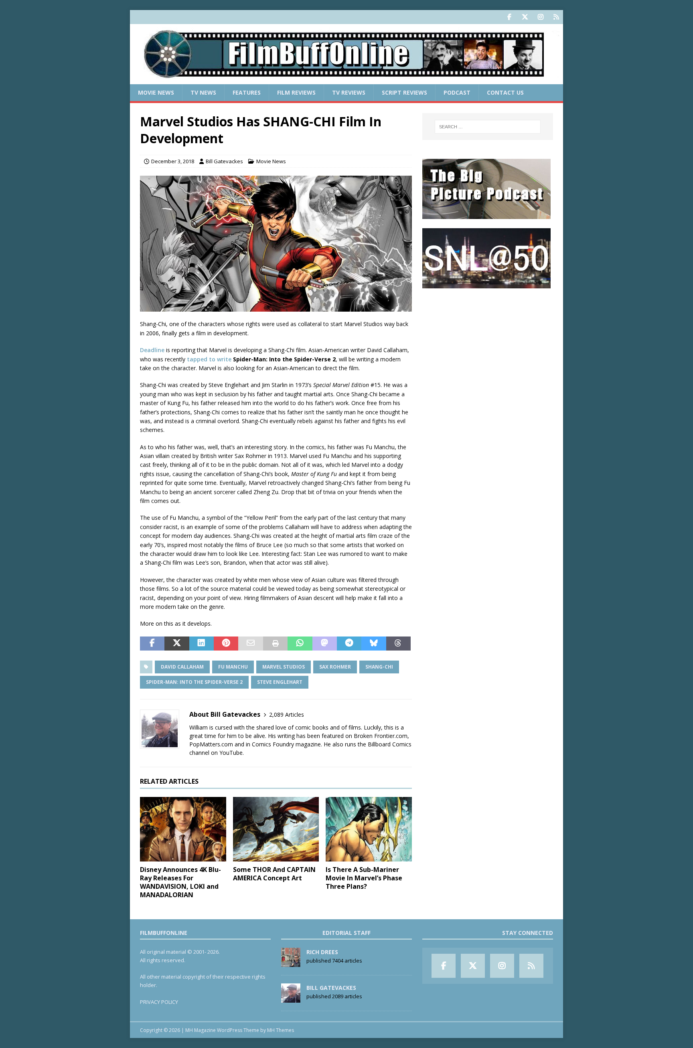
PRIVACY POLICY (159, 1001)
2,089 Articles (286, 714)
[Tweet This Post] (176, 644)
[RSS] (556, 17)
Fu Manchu (233, 666)
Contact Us (505, 92)
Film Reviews (296, 92)
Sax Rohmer (335, 666)
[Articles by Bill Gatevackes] (290, 998)
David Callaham (182, 666)
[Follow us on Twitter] (525, 17)
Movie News (156, 92)
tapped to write (209, 359)
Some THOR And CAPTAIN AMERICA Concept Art (274, 873)
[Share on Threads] (398, 644)
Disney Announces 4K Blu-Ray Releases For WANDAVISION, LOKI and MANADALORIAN (180, 882)
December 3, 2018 (172, 161)
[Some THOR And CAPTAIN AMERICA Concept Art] (276, 829)
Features (247, 92)
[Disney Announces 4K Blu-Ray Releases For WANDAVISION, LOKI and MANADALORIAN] (183, 829)
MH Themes (280, 1030)
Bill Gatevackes (224, 161)
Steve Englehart (279, 682)
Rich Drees (322, 952)
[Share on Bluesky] (373, 644)
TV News (203, 92)
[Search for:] (488, 127)
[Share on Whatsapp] (300, 644)
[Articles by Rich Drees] (290, 962)
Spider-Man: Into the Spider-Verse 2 (194, 682)
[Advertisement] (487, 347)
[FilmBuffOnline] (346, 79)
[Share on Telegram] (349, 644)
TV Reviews (348, 92)
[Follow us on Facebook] (509, 17)
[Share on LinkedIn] (201, 644)
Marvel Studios (283, 666)
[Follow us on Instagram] (540, 17)
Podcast (457, 92)
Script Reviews (404, 92)
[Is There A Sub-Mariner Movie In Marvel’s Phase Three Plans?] (369, 829)
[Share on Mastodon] (324, 644)
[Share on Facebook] (152, 644)
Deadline (152, 350)
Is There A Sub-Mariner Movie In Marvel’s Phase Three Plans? (364, 878)
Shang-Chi (379, 666)
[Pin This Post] (226, 644)
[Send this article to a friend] (250, 644)
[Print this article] (275, 644)
